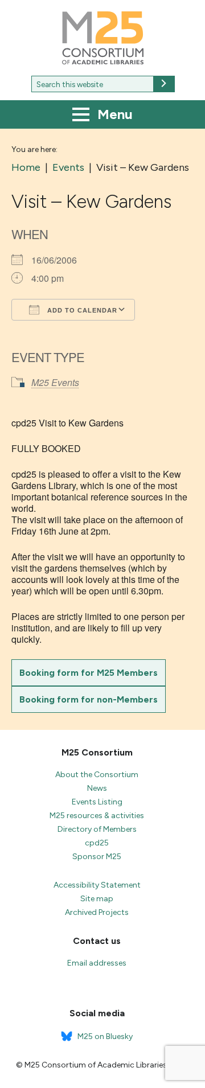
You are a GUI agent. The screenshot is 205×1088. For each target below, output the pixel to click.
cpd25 (97, 843)
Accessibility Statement (97, 885)
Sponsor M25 (96, 856)
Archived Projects (97, 912)
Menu (113, 114)
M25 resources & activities (97, 815)
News (97, 788)
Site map (96, 899)
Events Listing (97, 802)
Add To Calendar (81, 310)
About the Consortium (96, 774)
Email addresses (96, 963)
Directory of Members (97, 829)
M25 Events (55, 382)
